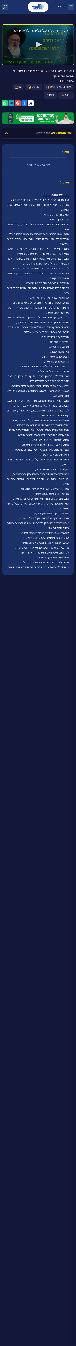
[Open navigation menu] (71, 7)
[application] (38, 45)
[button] (38, 44)
